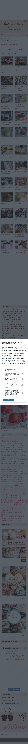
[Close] (24, 342)
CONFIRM (9, 399)
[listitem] (14, 370)
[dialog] (14, 372)
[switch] (22, 373)
